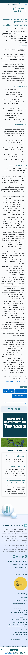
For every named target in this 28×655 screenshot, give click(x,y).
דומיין (5, 391)
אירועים (23, 597)
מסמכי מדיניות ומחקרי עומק (19, 634)
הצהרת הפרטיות (9, 654)
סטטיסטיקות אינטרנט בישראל (19, 639)
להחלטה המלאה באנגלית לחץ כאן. (16, 382)
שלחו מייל (9, 408)
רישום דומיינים (23, 610)
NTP (25, 615)
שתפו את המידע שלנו (21, 568)
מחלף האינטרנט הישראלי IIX (19, 612)
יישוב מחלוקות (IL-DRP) (20, 391)
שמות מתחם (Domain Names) (19, 395)
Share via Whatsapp (19, 408)
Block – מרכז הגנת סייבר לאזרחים (17, 627)
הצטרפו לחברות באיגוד (20, 574)
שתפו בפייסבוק (16, 408)
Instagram (14, 556)
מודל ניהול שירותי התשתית (19, 619)
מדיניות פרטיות (23, 646)
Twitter (23, 556)
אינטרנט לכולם (22, 629)
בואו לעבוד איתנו (22, 571)
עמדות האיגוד (23, 637)
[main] (14, 10)
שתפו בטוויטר (12, 408)
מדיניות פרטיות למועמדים (16, 646)
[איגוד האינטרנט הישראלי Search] (14, 4)
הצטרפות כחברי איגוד (19, 604)
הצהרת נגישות (8, 646)
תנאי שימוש (5, 644)
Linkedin (20, 556)
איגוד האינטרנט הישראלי (14, 4)
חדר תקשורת (21, 594)
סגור (1, 649)
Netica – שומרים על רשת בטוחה (17, 624)
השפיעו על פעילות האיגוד (20, 564)
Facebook (26, 556)
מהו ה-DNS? (23, 617)
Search (1, 4)
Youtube (17, 556)
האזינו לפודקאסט (20, 600)
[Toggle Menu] (26, 4)
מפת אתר (3, 646)
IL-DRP (11, 391)
